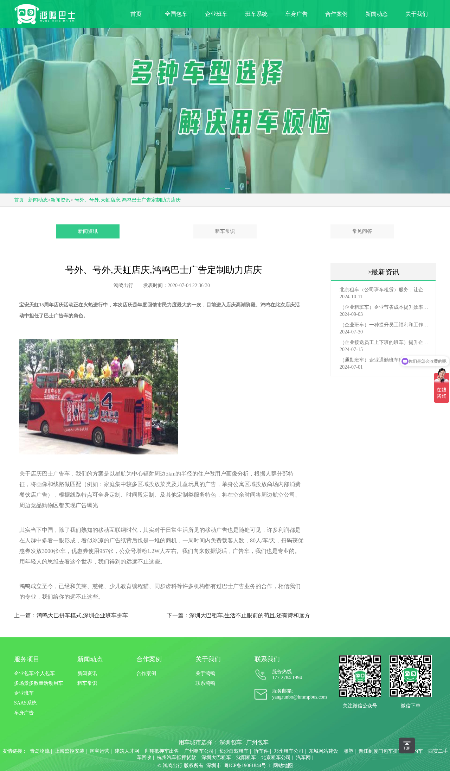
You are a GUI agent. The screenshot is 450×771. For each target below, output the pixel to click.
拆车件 (261, 751)
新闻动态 (376, 14)
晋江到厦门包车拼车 (381, 751)
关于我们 (416, 14)
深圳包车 (230, 742)
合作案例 (336, 14)
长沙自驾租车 (234, 751)
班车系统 (256, 14)
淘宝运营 (99, 751)
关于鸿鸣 (205, 673)
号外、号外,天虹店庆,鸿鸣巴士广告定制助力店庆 (128, 200)
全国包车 (176, 14)
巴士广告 (54, 315)
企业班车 (216, 14)
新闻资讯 (60, 200)
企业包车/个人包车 (34, 673)
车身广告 (296, 14)
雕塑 (348, 751)
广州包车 (257, 742)
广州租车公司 (199, 751)
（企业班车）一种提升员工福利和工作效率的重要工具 (385, 324)
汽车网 (303, 757)
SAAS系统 (25, 703)
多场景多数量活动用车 (38, 683)
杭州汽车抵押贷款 (176, 757)
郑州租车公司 (288, 751)
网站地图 (283, 765)
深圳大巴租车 (216, 757)
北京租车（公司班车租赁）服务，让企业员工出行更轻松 (385, 289)
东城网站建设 (323, 751)
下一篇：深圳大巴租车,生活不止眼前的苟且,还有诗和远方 (238, 615)
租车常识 (225, 231)
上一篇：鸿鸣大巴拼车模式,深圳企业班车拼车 (71, 615)
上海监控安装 (69, 751)
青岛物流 (40, 751)
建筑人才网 (127, 751)
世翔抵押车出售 (161, 751)
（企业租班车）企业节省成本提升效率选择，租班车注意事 (385, 307)
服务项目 (26, 659)
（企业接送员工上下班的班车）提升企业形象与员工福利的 (385, 342)
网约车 (415, 751)
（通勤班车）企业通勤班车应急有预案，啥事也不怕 (385, 360)
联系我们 (267, 659)
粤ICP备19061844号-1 (247, 765)
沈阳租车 (246, 757)
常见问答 (362, 231)
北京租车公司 (276, 757)
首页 (136, 14)
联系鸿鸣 (205, 683)
